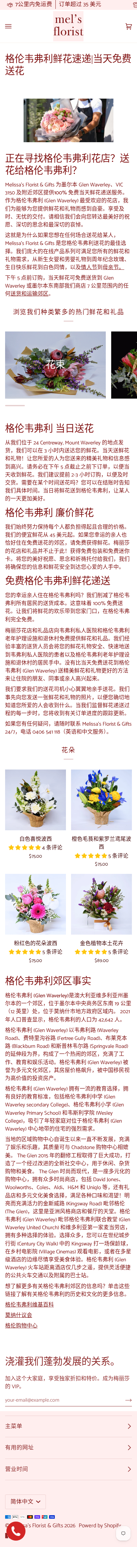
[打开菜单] (14, 26)
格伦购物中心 (21, 1326)
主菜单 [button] (13, 1426)
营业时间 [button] (16, 1469)
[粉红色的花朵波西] (35, 904)
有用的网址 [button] (19, 1447)
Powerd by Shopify (100, 1525)
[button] (25, 848)
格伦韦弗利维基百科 (29, 1305)
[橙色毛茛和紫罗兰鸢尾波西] (101, 800)
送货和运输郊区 (29, 294)
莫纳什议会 (18, 1315)
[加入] (123, 1400)
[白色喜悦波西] (35, 800)
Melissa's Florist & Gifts (37, 1525)
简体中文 (23, 1501)
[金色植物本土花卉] (101, 904)
